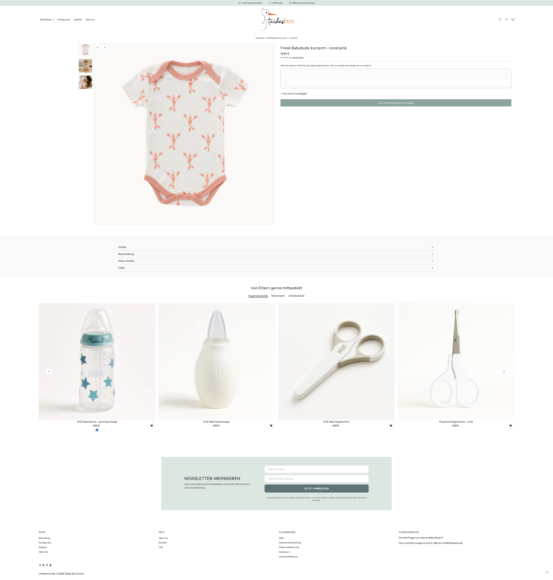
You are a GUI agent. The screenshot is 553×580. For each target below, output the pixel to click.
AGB (281, 538)
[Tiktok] (50, 565)
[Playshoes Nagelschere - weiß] (456, 361)
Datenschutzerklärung (290, 542)
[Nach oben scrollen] (547, 572)
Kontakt (163, 542)
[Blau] (97, 430)
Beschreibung (126, 254)
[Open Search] (500, 19)
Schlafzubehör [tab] (296, 295)
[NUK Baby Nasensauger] (216, 361)
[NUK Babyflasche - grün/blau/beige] (97, 361)
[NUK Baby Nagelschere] (336, 361)
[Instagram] (43, 565)
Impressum (284, 551)
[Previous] (97, 47)
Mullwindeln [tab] (278, 295)
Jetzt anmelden (316, 488)
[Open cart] (512, 19)
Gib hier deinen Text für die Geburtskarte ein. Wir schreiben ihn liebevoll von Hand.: (326, 65)
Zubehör (78, 19)
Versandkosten (297, 57)
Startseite (260, 38)
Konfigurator (64, 19)
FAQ (161, 547)
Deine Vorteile (126, 260)
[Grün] (93, 430)
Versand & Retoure (288, 556)
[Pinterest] (47, 565)
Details (122, 247)
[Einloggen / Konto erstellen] (506, 19)
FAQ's (121, 267)
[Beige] (100, 430)
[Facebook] (40, 565)
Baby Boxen (46, 19)
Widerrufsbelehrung (289, 547)
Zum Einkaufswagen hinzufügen (396, 102)
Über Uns (90, 19)
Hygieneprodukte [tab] (258, 295)
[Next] (104, 47)
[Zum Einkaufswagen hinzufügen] (151, 425)
